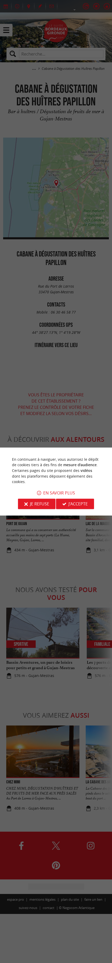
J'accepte (78, 504)
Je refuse (39, 504)
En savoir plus (59, 493)
